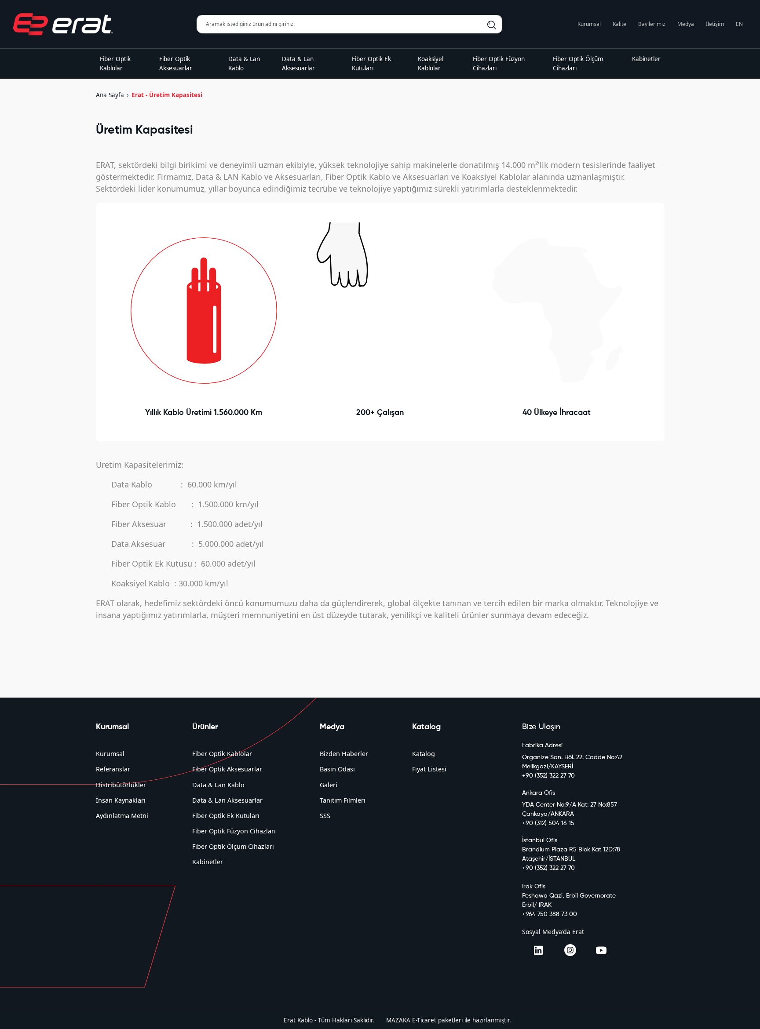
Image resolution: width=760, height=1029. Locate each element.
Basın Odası (337, 769)
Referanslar (113, 769)
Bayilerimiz (651, 24)
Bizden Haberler (344, 753)
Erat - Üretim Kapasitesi (167, 95)
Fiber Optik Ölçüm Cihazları (233, 846)
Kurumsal (589, 24)
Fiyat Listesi (429, 769)
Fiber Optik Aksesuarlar (227, 769)
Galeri (328, 785)
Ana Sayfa (110, 95)
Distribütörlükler (121, 785)
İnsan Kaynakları (121, 800)
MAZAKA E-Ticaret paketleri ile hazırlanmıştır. (448, 1020)
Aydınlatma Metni (122, 815)
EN (739, 24)
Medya (685, 24)
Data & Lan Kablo (218, 785)
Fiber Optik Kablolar (222, 753)
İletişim (715, 24)
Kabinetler (207, 862)
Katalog (423, 753)
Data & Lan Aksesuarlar (227, 800)
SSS (325, 815)
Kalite (619, 24)
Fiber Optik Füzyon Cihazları (234, 831)
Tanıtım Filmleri (342, 800)
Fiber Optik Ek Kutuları (225, 815)
